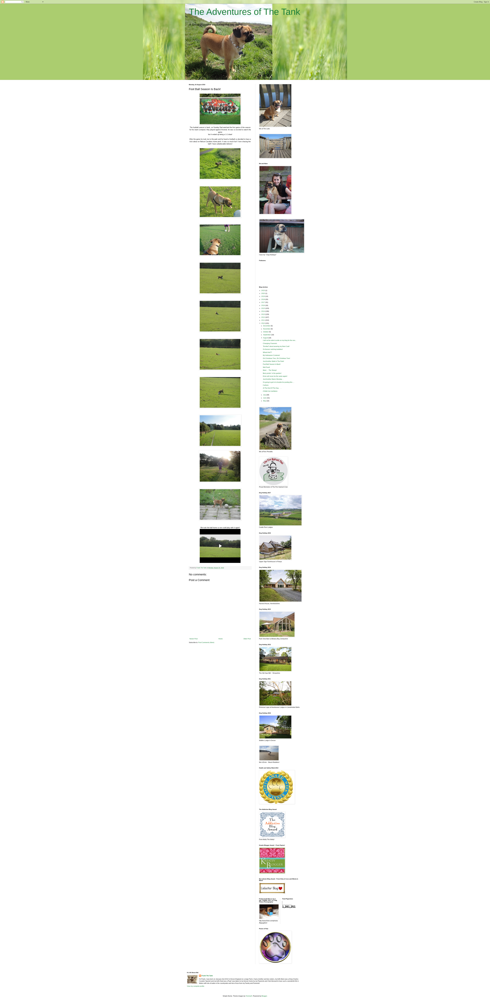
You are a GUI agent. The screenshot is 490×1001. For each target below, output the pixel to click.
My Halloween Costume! (271, 355)
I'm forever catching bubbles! (273, 349)
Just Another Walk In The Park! (273, 361)
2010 (263, 323)
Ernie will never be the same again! (275, 376)
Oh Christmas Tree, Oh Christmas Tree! (276, 358)
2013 (263, 314)
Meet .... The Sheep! (270, 370)
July (264, 395)
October (266, 332)
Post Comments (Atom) (206, 642)
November (267, 329)
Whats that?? (267, 352)
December (267, 326)
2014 (263, 311)
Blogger (264, 996)
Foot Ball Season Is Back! (271, 364)
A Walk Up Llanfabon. (270, 391)
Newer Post (193, 639)
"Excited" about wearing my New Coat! (276, 346)
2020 (263, 293)
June (265, 398)
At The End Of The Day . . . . (272, 388)
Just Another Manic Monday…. (273, 379)
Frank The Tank (207, 976)
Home (220, 639)
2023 (263, 290)
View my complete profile (195, 986)
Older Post (247, 639)
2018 (263, 299)
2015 (263, 308)
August (265, 338)
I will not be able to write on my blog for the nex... (279, 340)
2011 (263, 320)
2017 (263, 302)
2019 (263, 296)
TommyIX (249, 996)
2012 (263, 317)
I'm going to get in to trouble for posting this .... (278, 382)
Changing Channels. (270, 343)
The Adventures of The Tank (244, 12)
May (264, 401)
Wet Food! (266, 367)
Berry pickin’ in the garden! (272, 373)
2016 (263, 305)
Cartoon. (266, 385)
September (267, 335)
